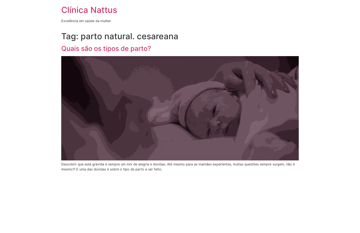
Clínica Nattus (89, 10)
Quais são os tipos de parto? (106, 48)
